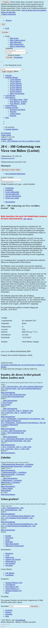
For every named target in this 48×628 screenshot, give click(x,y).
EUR (3, 24)
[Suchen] (23, 69)
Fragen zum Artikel (12, 198)
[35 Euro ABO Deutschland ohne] (13, 394)
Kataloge (13, 116)
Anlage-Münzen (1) (12, 589)
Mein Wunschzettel (12, 544)
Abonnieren (34, 606)
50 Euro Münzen (16, 91)
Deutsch (8, 20)
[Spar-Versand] (6, 402)
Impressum (9, 553)
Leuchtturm (9, 575)
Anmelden (5, 32)
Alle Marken (9, 573)
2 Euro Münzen (15, 79)
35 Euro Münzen (16, 89)
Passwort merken (14, 55)
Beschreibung (10, 202)
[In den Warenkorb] (2, 409)
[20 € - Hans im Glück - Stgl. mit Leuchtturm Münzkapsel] (22, 386)
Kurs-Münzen (10, 97)
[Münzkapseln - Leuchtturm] (11, 480)
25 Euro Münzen (16, 87)
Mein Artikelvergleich (17, 40)
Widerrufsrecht (10, 561)
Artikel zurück (6, 135)
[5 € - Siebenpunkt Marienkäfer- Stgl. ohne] (16, 439)
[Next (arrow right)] (4, 626)
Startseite (8, 75)
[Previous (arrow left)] (2, 626)
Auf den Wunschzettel (13, 196)
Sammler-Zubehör (11, 108)
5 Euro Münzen (15, 81)
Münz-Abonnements (17, 93)
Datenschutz (9, 557)
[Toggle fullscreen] (6, 624)
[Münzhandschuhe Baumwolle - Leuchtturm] (17, 464)
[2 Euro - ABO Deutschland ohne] (13, 431)
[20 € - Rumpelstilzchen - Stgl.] (12, 508)
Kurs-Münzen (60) (12, 587)
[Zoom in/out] (8, 624)
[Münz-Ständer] (7, 488)
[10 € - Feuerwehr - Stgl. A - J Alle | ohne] (16, 447)
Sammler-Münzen (11, 77)
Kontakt (8, 536)
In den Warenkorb (7, 182)
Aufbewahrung (15, 114)
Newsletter (9, 565)
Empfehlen (9, 190)
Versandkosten (20, 620)
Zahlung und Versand (13, 559)
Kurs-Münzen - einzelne (18, 101)
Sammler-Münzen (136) (13, 583)
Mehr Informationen (8, 392)
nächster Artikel (6, 139)
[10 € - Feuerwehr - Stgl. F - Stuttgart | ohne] (17, 411)
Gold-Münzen (10, 95)
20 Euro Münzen (16, 85)
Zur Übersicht (6, 133)
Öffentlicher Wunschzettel (14, 546)
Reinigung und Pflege (17, 110)
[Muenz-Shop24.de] (8, 14)
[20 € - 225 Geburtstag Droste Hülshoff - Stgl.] (18, 516)
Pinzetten (13, 112)
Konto (7, 540)
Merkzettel (9, 542)
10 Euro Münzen (16, 83)
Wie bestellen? (10, 563)
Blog (7, 118)
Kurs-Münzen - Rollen (18, 103)
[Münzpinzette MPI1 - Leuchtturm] (13, 472)
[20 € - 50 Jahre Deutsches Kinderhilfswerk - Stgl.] (19, 524)
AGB (7, 555)
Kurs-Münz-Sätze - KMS (19, 99)
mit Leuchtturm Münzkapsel (15, 174)
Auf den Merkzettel (12, 194)
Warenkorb (9, 538)
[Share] (4, 624)
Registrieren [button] (18, 57)
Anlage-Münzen (11, 106)
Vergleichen (9, 188)
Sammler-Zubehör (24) (13, 591)
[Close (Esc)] (2, 624)
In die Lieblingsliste (12, 192)
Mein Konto (14, 38)
